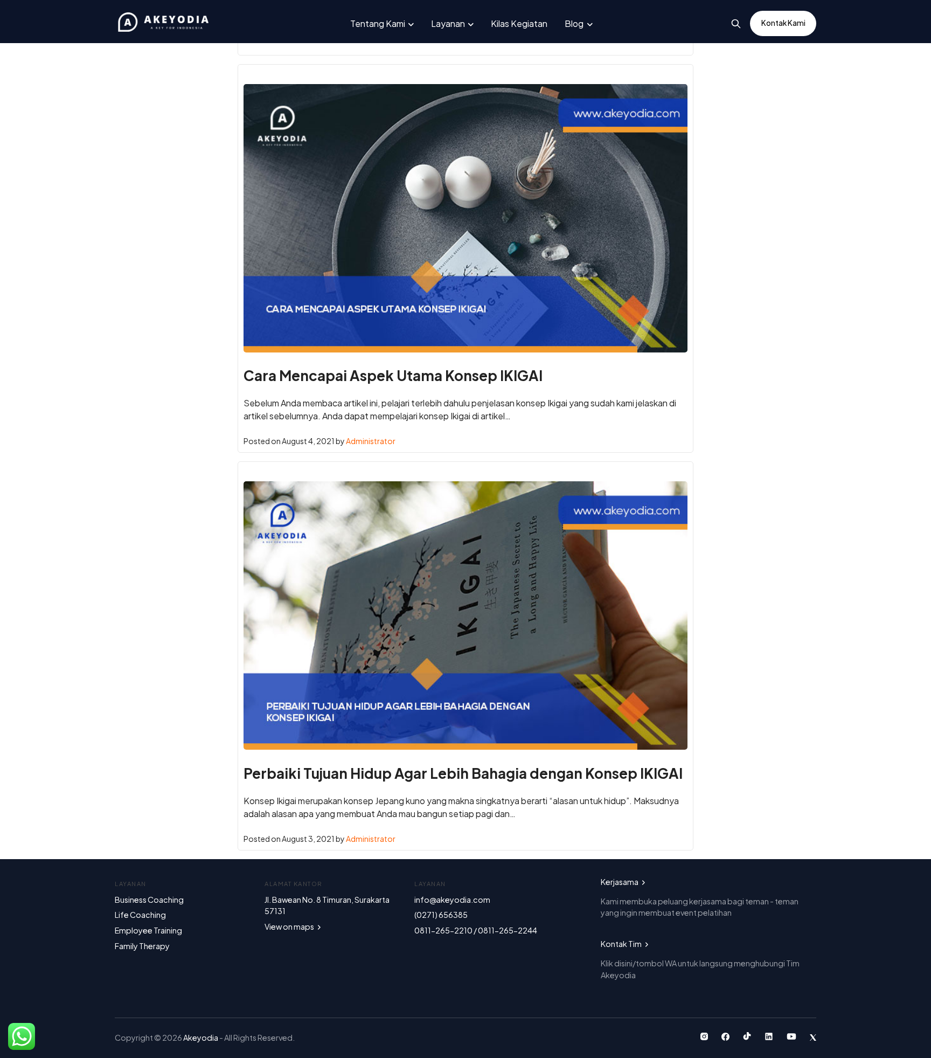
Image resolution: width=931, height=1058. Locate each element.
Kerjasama (620, 882)
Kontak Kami (783, 22)
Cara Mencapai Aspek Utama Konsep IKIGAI (393, 375)
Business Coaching (149, 899)
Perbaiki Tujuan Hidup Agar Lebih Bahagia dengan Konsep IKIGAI (463, 773)
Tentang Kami (377, 23)
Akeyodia (201, 1037)
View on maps (290, 926)
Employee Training (148, 930)
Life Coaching (140, 914)
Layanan (448, 23)
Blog (574, 23)
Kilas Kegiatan (519, 23)
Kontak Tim (622, 944)
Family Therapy (142, 946)
